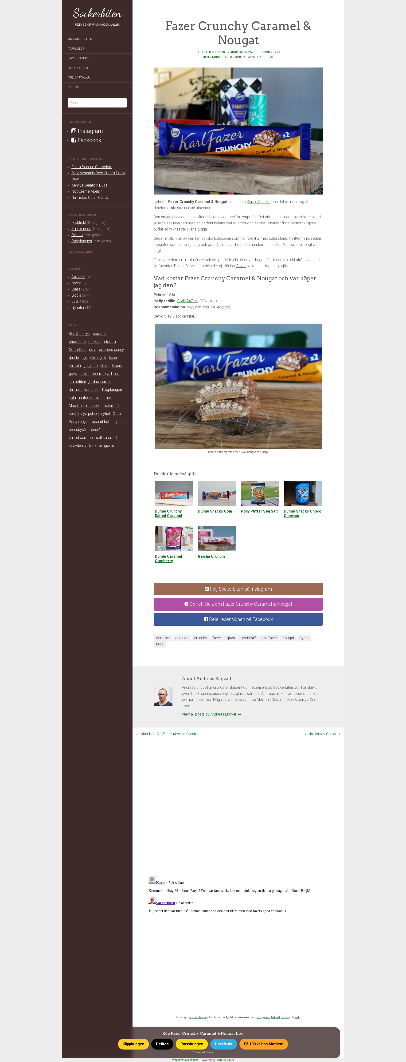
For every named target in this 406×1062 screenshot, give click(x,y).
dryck (285, 1017)
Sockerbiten (97, 13)
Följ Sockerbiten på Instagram (240, 589)
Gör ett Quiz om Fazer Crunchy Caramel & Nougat (240, 604)
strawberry (77, 445)
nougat (288, 638)
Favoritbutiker (79, 58)
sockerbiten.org (198, 1017)
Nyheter (77, 307)
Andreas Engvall (243, 52)
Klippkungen (81, 229)
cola (92, 349)
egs (85, 357)
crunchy (200, 638)
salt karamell (106, 437)
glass (266, 1017)
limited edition (89, 397)
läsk (297, 1017)
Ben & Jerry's (79, 333)
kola (72, 397)
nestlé (74, 413)
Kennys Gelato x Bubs (89, 185)
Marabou (76, 405)
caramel (99, 333)
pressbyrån (78, 429)
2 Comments (271, 52)
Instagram (89, 131)
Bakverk (78, 277)
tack (92, 445)
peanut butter (103, 421)
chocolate (77, 341)
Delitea (77, 235)
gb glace (90, 365)
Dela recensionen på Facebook (240, 619)
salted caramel (81, 437)
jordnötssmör (100, 381)
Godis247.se (187, 301)
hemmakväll (102, 373)
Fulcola (75, 365)
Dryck (76, 283)
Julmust (75, 389)
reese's (96, 429)
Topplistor (76, 48)
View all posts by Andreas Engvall (211, 714)
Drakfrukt (78, 222)
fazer (113, 357)
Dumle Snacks (258, 201)
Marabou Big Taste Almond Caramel (168, 734)
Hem (206, 57)
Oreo (117, 413)
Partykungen (81, 241)
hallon (84, 373)
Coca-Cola (77, 349)
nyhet (105, 413)
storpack (223, 307)
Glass (76, 289)
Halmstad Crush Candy (90, 197)
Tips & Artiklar (79, 77)
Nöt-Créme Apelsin (86, 191)
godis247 (248, 638)
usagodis (106, 445)
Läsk (75, 301)
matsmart (111, 405)
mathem (93, 405)
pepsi (120, 421)
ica (116, 373)
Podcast (74, 87)
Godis (76, 295)
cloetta (110, 341)
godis (258, 1017)
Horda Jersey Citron (321, 734)
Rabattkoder (78, 68)
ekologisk (98, 357)
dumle (74, 357)
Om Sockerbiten (80, 39)
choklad (95, 341)
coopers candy (111, 349)
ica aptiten (77, 381)
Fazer (241, 266)
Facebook (88, 140)
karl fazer (92, 389)
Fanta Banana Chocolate (91, 167)
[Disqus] (238, 800)
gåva (73, 373)
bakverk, (276, 1017)
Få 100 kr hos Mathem (263, 1044)
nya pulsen (90, 413)
